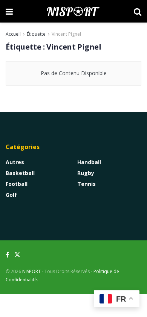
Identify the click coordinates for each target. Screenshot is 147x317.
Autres (15, 162)
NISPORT (31, 271)
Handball (89, 162)
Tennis (86, 183)
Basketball (20, 173)
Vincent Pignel (66, 34)
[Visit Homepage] (73, 11)
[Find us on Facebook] (7, 255)
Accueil (13, 34)
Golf (11, 194)
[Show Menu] (9, 11)
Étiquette (36, 34)
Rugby (85, 173)
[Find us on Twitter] (17, 255)
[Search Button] (137, 11)
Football (17, 183)
